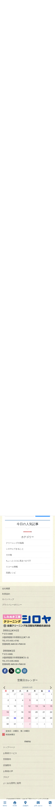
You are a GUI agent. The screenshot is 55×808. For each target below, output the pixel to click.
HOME (15, 805)
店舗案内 (7, 765)
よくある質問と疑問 (12, 783)
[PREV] (4, 687)
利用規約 (6, 594)
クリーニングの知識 (15, 543)
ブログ (6, 777)
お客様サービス (10, 753)
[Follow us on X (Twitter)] (11, 671)
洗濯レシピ (11, 573)
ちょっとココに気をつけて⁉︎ (18, 561)
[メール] (18, 671)
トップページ (9, 747)
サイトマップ (8, 599)
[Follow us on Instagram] (24, 671)
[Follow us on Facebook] (5, 671)
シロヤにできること (15, 549)
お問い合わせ (38, 805)
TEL (50, 805)
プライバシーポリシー (12, 605)
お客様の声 (8, 771)
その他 (9, 555)
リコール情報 (12, 567)
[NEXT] (50, 687)
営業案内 (7, 759)
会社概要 (6, 588)
